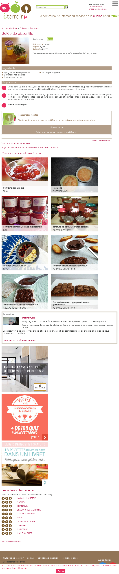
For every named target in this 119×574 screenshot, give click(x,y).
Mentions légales (69, 558)
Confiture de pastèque (13, 188)
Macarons (57, 188)
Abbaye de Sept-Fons (64, 269)
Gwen (6, 269)
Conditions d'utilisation (47, 558)
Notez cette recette (101, 140)
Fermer (60, 571)
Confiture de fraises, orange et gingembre (22, 227)
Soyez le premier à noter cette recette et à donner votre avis (30, 147)
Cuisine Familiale (26, 514)
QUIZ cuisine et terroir (13, 558)
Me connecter (95, 6)
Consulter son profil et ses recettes (19, 340)
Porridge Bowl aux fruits (14, 266)
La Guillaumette (26, 498)
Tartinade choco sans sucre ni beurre (20, 304)
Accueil (5, 28)
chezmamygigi (60, 191)
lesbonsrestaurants (29, 510)
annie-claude (24, 533)
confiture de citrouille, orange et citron (71, 227)
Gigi (5, 230)
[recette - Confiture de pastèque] (25, 180)
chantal (22, 525)
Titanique (22, 506)
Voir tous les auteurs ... (12, 542)
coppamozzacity (62, 230)
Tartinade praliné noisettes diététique (70, 266)
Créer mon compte (98, 9)
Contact (30, 558)
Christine (22, 529)
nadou (20, 517)
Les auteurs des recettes (18, 490)
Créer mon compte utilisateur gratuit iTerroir (56, 132)
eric (5, 191)
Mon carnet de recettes (28, 115)
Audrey (21, 502)
